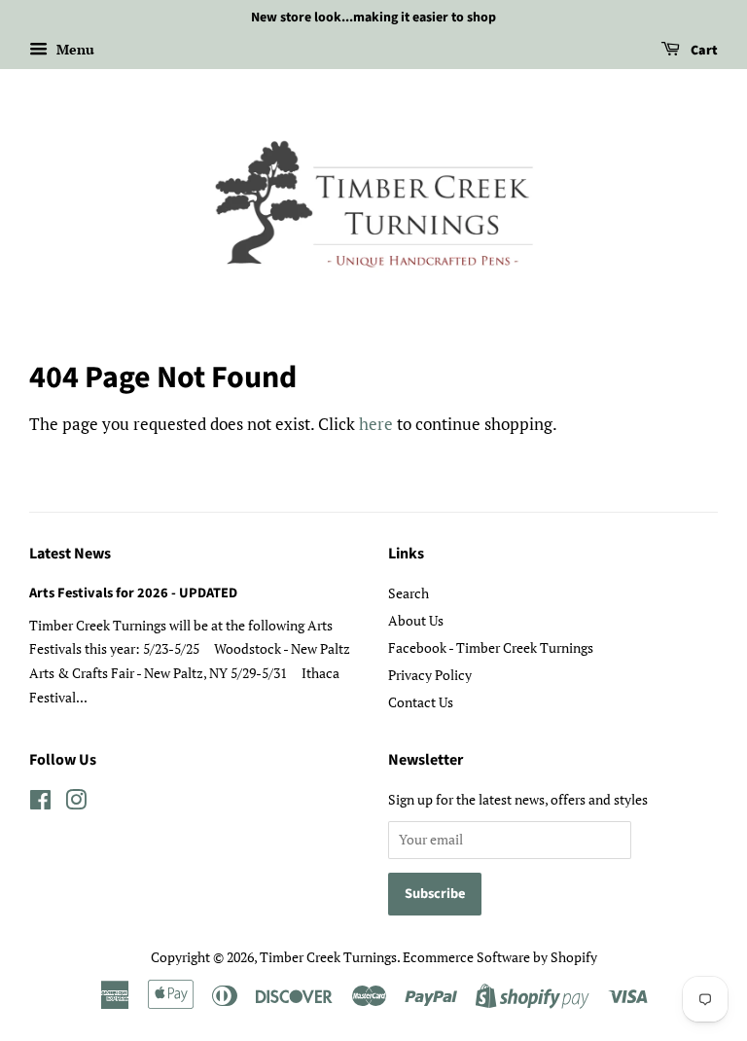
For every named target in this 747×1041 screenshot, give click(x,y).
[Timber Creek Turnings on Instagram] (76, 803)
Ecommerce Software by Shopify (500, 957)
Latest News (70, 553)
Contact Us (420, 702)
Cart (703, 50)
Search (408, 593)
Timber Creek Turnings (328, 957)
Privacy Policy (430, 674)
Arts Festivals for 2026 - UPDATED (133, 593)
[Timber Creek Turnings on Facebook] (40, 803)
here (376, 424)
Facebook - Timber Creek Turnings (490, 647)
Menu (73, 49)
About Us (416, 620)
